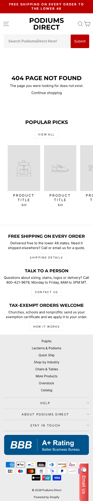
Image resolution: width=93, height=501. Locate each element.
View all (46, 134)
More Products (46, 376)
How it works (46, 326)
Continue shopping (46, 93)
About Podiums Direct (45, 414)
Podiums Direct (46, 23)
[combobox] (37, 41)
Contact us (46, 292)
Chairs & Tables (46, 369)
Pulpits (46, 341)
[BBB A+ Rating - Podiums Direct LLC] (46, 445)
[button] (83, 482)
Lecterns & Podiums (46, 348)
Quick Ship (47, 355)
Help (45, 403)
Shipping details (46, 257)
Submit (80, 41)
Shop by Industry (46, 362)
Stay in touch (45, 425)
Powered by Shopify (46, 497)
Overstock (46, 383)
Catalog (46, 390)
